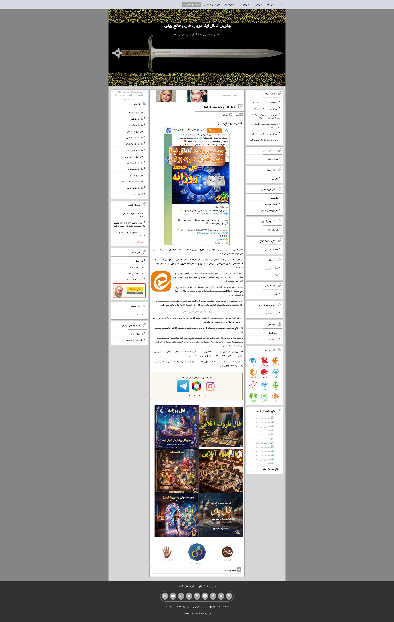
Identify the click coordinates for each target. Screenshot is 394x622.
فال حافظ (270, 4)
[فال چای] (221, 516)
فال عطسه (139, 314)
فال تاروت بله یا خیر (135, 188)
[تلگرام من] (221, 596)
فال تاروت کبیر (137, 118)
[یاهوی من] (229, 596)
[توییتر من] (189, 596)
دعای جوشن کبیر (271, 268)
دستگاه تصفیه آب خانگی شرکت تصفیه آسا (131, 215)
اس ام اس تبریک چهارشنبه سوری (264, 133)
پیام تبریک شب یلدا (135, 279)
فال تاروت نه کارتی (135, 162)
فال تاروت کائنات (136, 125)
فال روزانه (245, 4)
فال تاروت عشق (136, 175)
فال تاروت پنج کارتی (135, 150)
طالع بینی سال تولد (270, 469)
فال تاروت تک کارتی (135, 131)
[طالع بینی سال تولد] (264, 442)
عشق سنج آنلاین (271, 313)
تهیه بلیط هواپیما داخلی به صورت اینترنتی (131, 233)
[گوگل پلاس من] (181, 596)
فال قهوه (274, 198)
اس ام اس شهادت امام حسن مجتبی (264, 139)
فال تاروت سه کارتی (134, 137)
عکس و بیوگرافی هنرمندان (132, 340)
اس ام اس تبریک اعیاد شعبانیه (265, 102)
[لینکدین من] (165, 596)
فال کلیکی (274, 294)
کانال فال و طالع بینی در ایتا (220, 107)
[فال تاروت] (221, 427)
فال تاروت (258, 4)
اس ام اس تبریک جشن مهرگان (266, 108)
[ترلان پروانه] (197, 96)
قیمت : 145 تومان (129, 95)
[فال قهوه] (221, 471)
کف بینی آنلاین (272, 230)
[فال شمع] (177, 471)
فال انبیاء (274, 178)
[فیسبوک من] (213, 596)
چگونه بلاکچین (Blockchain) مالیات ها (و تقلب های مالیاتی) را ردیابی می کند (129, 224)
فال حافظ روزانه (136, 267)
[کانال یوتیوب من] (173, 596)
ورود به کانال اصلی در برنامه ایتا (197, 311)
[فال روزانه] (177, 427)
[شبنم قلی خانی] (166, 96)
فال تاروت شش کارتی (134, 156)
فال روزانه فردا (137, 334)
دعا (276, 275)
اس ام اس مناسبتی (212, 4)
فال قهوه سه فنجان (270, 204)
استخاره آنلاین (230, 4)
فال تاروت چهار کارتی (134, 144)
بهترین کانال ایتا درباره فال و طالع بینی (197, 25)
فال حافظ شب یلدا (135, 273)
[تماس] (197, 596)
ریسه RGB (273, 333)
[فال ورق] (177, 516)
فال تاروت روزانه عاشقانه (132, 181)
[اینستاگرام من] (205, 596)
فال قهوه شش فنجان (269, 210)
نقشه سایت (188, 613)
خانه (280, 4)
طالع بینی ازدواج (271, 249)
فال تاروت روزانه (136, 112)
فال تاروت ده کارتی (135, 169)
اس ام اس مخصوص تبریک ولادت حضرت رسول (265, 125)
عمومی (226, 570)
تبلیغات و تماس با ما (192, 4)
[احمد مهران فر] (228, 96)
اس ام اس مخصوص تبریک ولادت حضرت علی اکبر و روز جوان (265, 116)
